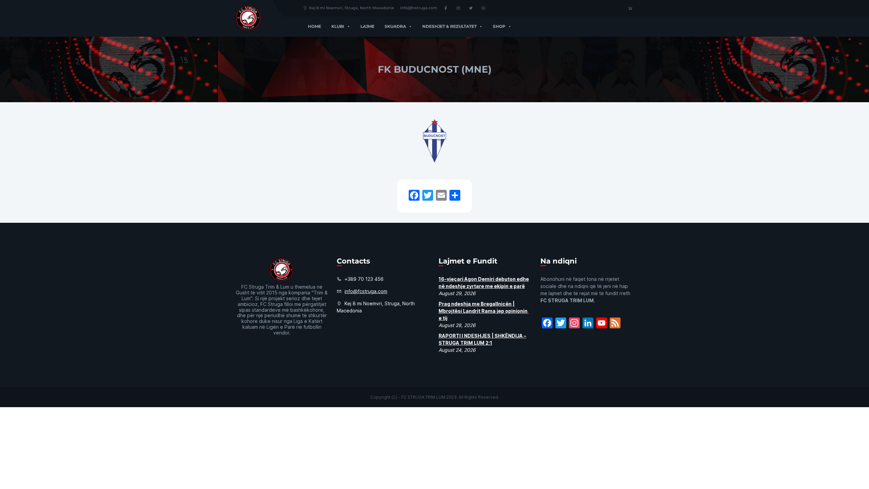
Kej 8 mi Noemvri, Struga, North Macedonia (351, 7)
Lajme (367, 26)
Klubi (337, 26)
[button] (347, 26)
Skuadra (395, 26)
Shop (499, 26)
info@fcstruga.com (418, 7)
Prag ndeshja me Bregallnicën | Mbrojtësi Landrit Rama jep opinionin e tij (484, 311)
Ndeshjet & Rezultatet (449, 26)
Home (314, 26)
